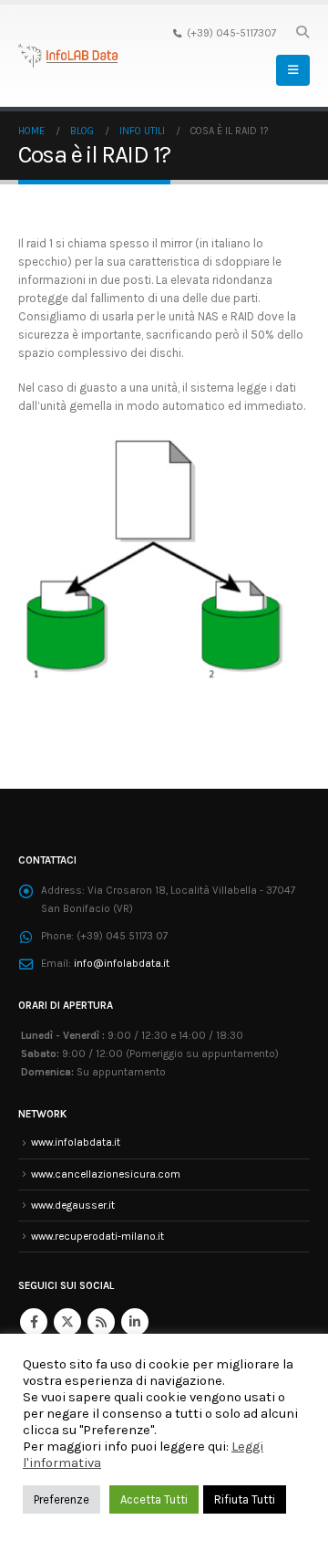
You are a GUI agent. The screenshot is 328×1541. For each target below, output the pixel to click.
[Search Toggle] (302, 33)
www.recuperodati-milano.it (97, 1236)
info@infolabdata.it (121, 963)
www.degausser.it (73, 1205)
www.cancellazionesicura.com (105, 1174)
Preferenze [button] (61, 1499)
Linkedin (135, 1322)
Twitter (67, 1322)
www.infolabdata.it (75, 1142)
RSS (101, 1322)
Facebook (33, 1322)
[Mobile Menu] (293, 70)
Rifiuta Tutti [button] (244, 1499)
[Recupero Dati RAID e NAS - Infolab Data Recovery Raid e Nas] (68, 56)
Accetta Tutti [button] (154, 1499)
